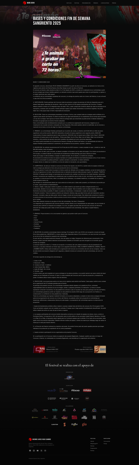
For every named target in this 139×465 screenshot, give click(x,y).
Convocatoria (105, 3)
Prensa (114, 3)
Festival (76, 3)
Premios (95, 3)
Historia (92, 441)
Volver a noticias (39, 10)
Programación (86, 3)
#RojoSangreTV (94, 443)
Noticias (69, 3)
